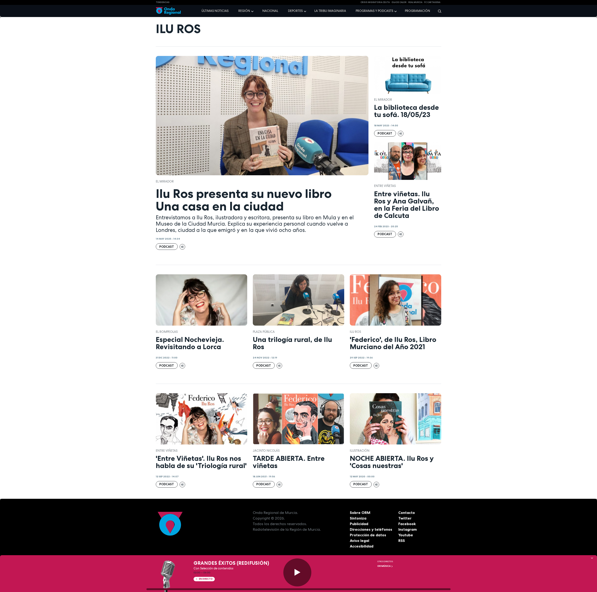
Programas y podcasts (374, 11)
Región (244, 11)
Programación (417, 11)
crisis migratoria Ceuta (375, 2)
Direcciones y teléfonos (371, 529)
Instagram (407, 529)
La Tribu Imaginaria (330, 11)
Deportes (295, 11)
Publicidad (359, 523)
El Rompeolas (167, 332)
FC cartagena (432, 2)
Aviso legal (359, 540)
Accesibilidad (361, 546)
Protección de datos (368, 535)
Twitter (405, 518)
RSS (401, 540)
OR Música (384, 566)
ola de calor (399, 2)
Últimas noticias (215, 11)
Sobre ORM (360, 512)
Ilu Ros (355, 332)
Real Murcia (415, 2)
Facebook (407, 523)
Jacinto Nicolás (266, 451)
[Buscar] (438, 11)
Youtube (405, 535)
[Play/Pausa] (297, 572)
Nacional (270, 11)
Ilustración (359, 451)
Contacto (406, 512)
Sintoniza (358, 518)
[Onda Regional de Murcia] (168, 11)
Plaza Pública (264, 332)
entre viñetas (385, 186)
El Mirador (165, 181)
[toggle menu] (253, 11)
